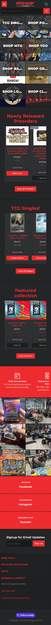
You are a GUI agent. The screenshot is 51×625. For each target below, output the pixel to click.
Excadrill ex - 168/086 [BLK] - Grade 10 (17, 236)
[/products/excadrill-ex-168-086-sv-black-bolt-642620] (17, 222)
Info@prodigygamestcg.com (15, 598)
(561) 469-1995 (8, 591)
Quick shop (17, 168)
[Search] (46, 11)
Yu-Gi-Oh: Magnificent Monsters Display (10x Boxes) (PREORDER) (17, 151)
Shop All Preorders (25, 189)
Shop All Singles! (25, 271)
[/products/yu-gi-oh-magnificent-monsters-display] (17, 135)
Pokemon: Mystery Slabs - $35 (17, 324)
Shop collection (26, 356)
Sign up (39, 543)
